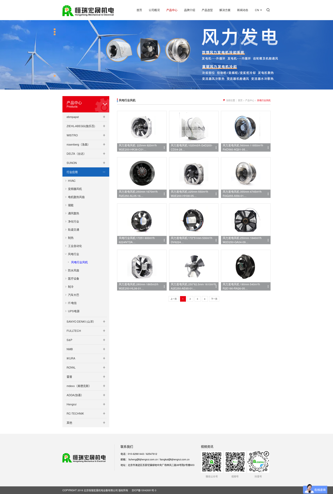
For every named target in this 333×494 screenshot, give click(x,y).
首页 (139, 10)
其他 (69, 423)
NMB (70, 349)
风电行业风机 (79, 262)
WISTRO (72, 135)
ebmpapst (73, 117)
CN (257, 10)
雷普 (69, 377)
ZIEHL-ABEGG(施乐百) (81, 126)
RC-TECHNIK (75, 413)
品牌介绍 (189, 10)
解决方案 (224, 10)
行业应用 (72, 172)
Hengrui (71, 404)
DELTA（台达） (76, 154)
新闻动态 (242, 10)
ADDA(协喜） (75, 395)
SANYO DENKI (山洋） (81, 321)
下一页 (214, 298)
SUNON (72, 163)
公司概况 (154, 10)
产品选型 (207, 10)
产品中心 (171, 10)
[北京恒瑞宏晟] (88, 10)
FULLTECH (74, 331)
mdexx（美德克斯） (79, 386)
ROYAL (71, 367)
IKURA (71, 358)
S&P (69, 340)
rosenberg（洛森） (78, 144)
